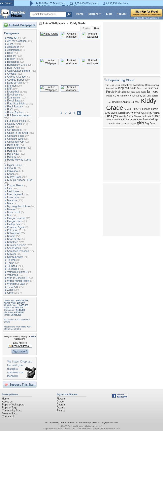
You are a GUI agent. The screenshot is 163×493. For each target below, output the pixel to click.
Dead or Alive (14, 82)
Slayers (11, 253)
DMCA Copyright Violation (105, 422)
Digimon (11, 85)
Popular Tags (9, 407)
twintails (122, 116)
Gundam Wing (15, 138)
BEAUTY (137, 109)
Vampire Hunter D (17, 271)
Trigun (10, 262)
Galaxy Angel (14, 123)
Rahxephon (13, 233)
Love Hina (13, 197)
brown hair (149, 119)
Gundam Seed (15, 135)
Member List (9, 413)
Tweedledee (139, 85)
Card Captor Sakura (18, 70)
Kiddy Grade (14, 176)
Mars (10, 203)
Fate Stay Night (16, 103)
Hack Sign (13, 144)
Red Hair (117, 102)
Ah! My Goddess (17, 40)
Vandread (12, 274)
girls (140, 123)
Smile (133, 88)
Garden (61, 401)
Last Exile (13, 191)
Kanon (11, 173)
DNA (9, 88)
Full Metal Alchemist (19, 115)
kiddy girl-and (143, 95)
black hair (123, 119)
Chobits (11, 73)
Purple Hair (113, 91)
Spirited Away (15, 256)
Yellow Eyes (126, 85)
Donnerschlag (152, 85)
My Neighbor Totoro (18, 206)
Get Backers (14, 129)
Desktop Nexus (75, 426)
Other (10, 292)
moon (115, 119)
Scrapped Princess (18, 250)
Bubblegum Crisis (17, 64)
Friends (146, 109)
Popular (121, 13)
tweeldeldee (111, 88)
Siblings (137, 116)
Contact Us (8, 416)
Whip (137, 102)
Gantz (10, 126)
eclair (156, 116)
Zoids (10, 289)
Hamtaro (12, 150)
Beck (10, 52)
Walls (143, 92)
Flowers (61, 398)
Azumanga (13, 49)
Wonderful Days (16, 283)
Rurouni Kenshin (16, 245)
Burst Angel (13, 67)
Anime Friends (128, 95)
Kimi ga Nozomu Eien (19, 179)
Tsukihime (13, 268)
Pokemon (12, 230)
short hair (121, 123)
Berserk (11, 55)
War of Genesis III (17, 277)
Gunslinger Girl (15, 141)
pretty (149, 113)
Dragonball (13, 91)
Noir (9, 215)
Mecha (156, 113)
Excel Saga (13, 100)
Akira (10, 43)
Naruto (11, 209)
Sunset (61, 410)
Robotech (12, 242)
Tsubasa (12, 265)
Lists (109, 13)
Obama (61, 407)
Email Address (20, 343)
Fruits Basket (15, 112)
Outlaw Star (14, 224)
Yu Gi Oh (12, 286)
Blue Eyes (111, 116)
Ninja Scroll (13, 212)
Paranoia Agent (16, 227)
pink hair (146, 116)
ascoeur (125, 92)
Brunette (128, 109)
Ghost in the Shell (17, 132)
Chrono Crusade (16, 76)
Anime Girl (128, 101)
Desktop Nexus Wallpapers (12, 13)
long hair (123, 88)
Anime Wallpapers (54, 23)
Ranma (11, 236)
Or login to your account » (146, 18)
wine (143, 113)
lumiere (152, 92)
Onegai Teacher (16, 218)
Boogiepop (13, 61)
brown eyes (136, 119)
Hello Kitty (13, 153)
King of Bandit (15, 185)
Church (61, 404)
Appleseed (13, 46)
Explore (93, 13)
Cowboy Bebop (15, 79)
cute (116, 95)
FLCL (10, 109)
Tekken (11, 259)
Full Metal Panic (16, 120)
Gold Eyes (115, 85)
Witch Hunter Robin (18, 280)
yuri (107, 85)
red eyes (131, 123)
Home (79, 13)
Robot (130, 116)
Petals (109, 96)
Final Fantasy (15, 106)
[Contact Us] (21, 377)
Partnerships (85, 422)
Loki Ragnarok (15, 194)
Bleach (11, 58)
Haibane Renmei (16, 147)
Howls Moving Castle (19, 159)
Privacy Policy (52, 422)
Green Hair (142, 88)
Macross (12, 200)
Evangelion (13, 97)
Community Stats (12, 410)
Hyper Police (14, 165)
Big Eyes (150, 123)
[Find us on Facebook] (120, 397)
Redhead (135, 112)
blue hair (153, 88)
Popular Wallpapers (13, 404)
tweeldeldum (124, 113)
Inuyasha (12, 171)
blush (114, 112)
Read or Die (14, 239)
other (109, 119)
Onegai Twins (15, 221)
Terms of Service (69, 422)
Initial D (11, 168)
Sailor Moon (14, 247)
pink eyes (135, 92)
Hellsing (11, 156)
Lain (9, 188)
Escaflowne (13, 94)
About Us (7, 401)
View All (12, 37)
